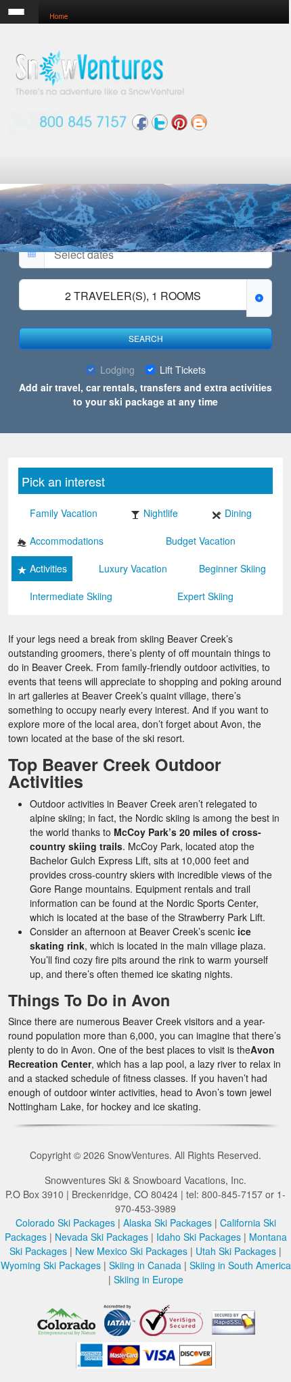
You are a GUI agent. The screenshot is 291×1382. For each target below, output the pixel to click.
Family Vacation (63, 513)
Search (146, 338)
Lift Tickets (183, 369)
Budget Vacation (201, 540)
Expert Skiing (205, 596)
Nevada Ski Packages (101, 1236)
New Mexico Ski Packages (131, 1251)
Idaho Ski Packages (198, 1236)
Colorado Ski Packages (65, 1222)
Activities (48, 568)
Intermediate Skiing (71, 596)
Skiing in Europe (148, 1279)
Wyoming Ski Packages (51, 1265)
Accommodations (67, 540)
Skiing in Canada (145, 1265)
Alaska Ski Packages (167, 1222)
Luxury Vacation (133, 568)
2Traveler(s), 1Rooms (133, 295)
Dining (238, 513)
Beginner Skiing (232, 568)
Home (58, 16)
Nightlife (160, 513)
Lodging (117, 369)
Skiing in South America (240, 1265)
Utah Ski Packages (236, 1251)
